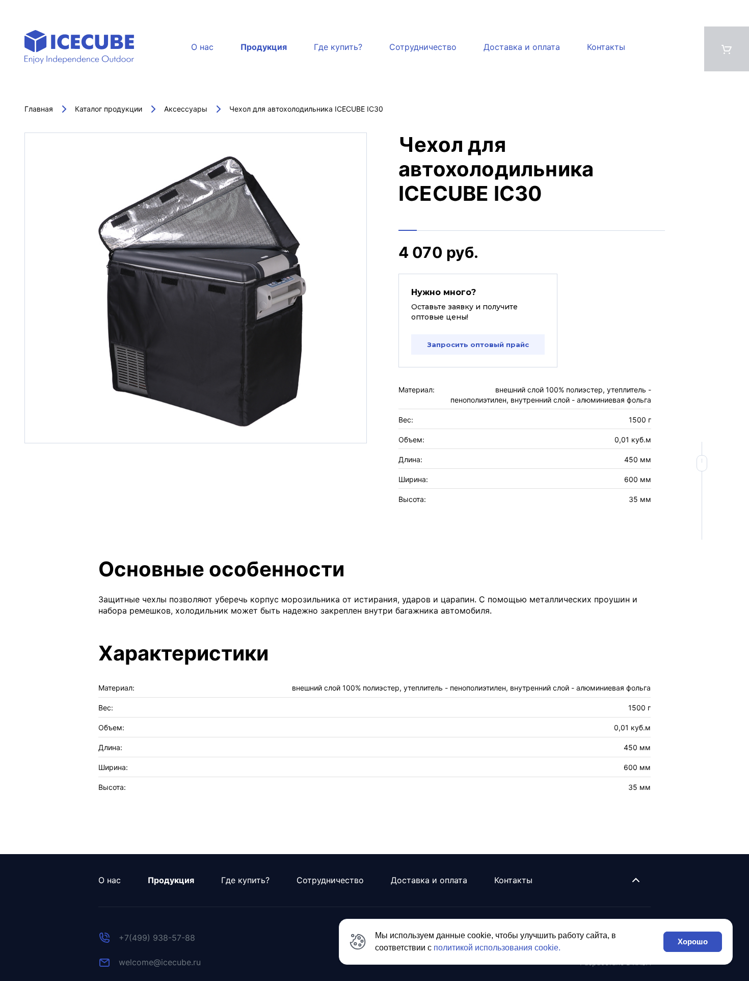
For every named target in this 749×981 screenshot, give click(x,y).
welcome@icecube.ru (160, 962)
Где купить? (338, 47)
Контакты (606, 47)
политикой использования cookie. (497, 947)
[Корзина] (726, 48)
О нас (202, 47)
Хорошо (693, 941)
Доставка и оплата (522, 47)
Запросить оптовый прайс (478, 344)
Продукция (263, 47)
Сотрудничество (423, 47)
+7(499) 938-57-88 (157, 938)
